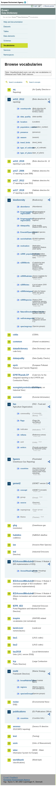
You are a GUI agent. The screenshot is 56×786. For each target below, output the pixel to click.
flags (22, 421)
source (23, 503)
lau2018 (17, 652)
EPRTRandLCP (21, 375)
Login (35, 6)
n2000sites (24, 285)
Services (7, 50)
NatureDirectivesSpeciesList (26, 312)
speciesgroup (26, 326)
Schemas (7, 41)
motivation (24, 246)
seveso (16, 726)
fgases (16, 459)
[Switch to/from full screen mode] (39, 6)
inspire (16, 618)
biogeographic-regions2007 (26, 213)
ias (14, 545)
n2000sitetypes (26, 291)
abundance (25, 207)
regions (23, 687)
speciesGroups (26, 694)
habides (17, 535)
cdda (15, 334)
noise (16, 702)
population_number (26, 127)
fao (14, 404)
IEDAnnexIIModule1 (22, 561)
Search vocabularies (15, 82)
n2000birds (25, 263)
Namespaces (9, 55)
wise (15, 750)
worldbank (18, 760)
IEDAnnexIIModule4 (22, 593)
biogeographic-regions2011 (26, 219)
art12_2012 (18, 99)
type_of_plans (26, 153)
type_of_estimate (26, 148)
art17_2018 (18, 190)
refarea (23, 435)
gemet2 (17, 483)
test (15, 736)
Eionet (14, 17)
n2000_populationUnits (26, 254)
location (23, 122)
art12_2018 (18, 161)
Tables (6, 31)
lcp (14, 661)
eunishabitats (26, 239)
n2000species (26, 300)
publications (19, 711)
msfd (15, 671)
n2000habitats (26, 276)
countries (24, 468)
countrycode (25, 109)
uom (15, 743)
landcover (18, 628)
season (23, 137)
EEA (14, 2)
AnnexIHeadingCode (26, 571)
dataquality (25, 226)
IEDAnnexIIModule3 (22, 581)
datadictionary (20, 348)
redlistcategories (26, 318)
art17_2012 (18, 180)
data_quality (25, 117)
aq (14, 89)
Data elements (9, 36)
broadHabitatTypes (26, 680)
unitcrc (23, 447)
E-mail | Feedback (11, 777)
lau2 (15, 645)
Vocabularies (9, 45)
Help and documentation (13, 22)
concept (23, 490)
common (17, 341)
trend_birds (25, 143)
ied (14, 552)
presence (24, 132)
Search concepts (34, 82)
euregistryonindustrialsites (22, 387)
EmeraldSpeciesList (26, 232)
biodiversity (19, 200)
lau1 (15, 638)
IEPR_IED (18, 606)
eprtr (15, 365)
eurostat (17, 397)
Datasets (7, 27)
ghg (15, 525)
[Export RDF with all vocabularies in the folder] (49, 102)
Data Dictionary (23, 17)
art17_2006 (18, 171)
